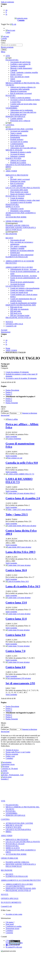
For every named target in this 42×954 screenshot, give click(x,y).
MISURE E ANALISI (14, 150)
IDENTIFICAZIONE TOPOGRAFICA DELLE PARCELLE (21, 228)
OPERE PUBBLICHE (14, 221)
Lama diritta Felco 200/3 (20, 551)
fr (6, 12)
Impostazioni (5, 332)
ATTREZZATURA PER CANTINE (19, 129)
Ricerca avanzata (7, 47)
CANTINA (10, 125)
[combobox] (12, 45)
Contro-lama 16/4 (16, 570)
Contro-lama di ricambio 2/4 (23, 498)
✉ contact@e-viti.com (14, 947)
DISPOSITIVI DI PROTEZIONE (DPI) (21, 305)
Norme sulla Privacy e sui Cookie (18, 752)
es (6, 14)
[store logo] (13, 24)
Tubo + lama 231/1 (17, 514)
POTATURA (11, 95)
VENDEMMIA (11, 108)
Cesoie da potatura (17, 372)
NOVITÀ (9, 322)
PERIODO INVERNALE (15, 116)
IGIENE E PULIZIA (13, 158)
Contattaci (9, 758)
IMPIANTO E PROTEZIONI (17, 175)
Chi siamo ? (10, 922)
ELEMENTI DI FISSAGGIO (17, 257)
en (6, 10)
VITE (8, 56)
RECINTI (9, 238)
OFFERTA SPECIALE (14, 324)
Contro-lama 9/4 (15, 634)
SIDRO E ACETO (13, 207)
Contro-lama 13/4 (16, 602)
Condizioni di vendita (13, 926)
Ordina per (5, 413)
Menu (3, 52)
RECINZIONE (11, 234)
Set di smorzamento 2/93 (20, 683)
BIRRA (8, 167)
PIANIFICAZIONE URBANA (17, 225)
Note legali (10, 924)
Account (4, 330)
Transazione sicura (12, 928)
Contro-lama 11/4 (16, 618)
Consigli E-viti (11, 326)
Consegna (9, 933)
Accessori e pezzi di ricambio (21, 378)
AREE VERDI (11, 171)
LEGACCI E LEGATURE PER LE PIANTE (23, 188)
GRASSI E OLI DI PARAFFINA (18, 165)
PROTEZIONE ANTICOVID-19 (18, 318)
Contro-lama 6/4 (15, 667)
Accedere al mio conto (14, 914)
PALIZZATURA (12, 60)
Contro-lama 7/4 (15, 650)
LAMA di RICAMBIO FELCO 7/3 (19, 480)
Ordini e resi (10, 756)
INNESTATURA (12, 204)
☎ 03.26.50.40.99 (13, 945)
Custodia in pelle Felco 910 (22, 462)
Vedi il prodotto (11, 436)
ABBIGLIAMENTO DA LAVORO (19, 267)
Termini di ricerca (12, 750)
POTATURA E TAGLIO (15, 196)
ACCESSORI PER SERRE (16, 217)
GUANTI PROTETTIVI (15, 286)
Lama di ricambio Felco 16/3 (23, 586)
